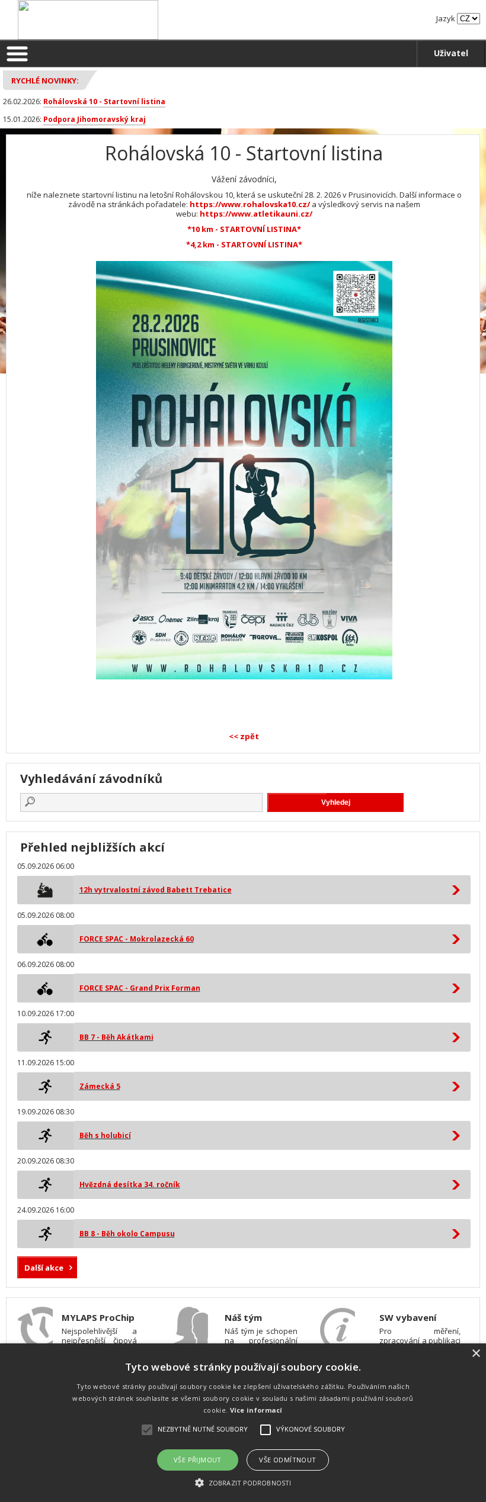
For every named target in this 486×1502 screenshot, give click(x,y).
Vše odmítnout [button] (287, 1459)
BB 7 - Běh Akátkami (116, 1037)
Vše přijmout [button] (198, 1459)
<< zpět (244, 736)
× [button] (475, 1353)
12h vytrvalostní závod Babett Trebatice (155, 890)
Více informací (256, 1410)
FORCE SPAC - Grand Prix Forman (139, 988)
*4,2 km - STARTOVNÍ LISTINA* (244, 244)
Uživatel (451, 53)
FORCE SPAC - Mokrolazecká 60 (136, 939)
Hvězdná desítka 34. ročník (129, 1184)
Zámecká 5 (99, 1086)
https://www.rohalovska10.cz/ (250, 204)
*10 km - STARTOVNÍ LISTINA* (244, 229)
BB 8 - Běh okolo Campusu (127, 1234)
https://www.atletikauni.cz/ (256, 213)
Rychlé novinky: (45, 80)
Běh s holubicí (105, 1135)
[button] (243, 1482)
